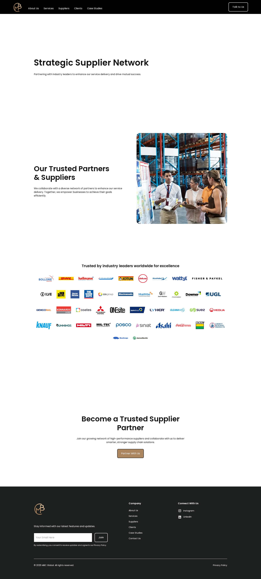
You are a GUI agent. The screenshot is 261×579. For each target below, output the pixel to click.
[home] (17, 7)
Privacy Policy (220, 565)
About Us (33, 8)
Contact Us (135, 538)
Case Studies (94, 8)
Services (49, 8)
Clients (78, 8)
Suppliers (63, 8)
